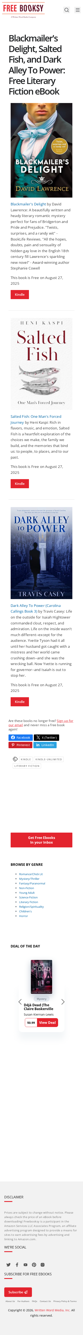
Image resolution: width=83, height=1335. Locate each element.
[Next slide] (63, 1002)
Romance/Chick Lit (31, 874)
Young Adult (27, 893)
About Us (10, 1301)
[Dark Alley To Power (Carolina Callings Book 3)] (41, 553)
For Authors (23, 1301)
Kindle (20, 294)
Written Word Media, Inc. (52, 1310)
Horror (23, 916)
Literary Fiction (26, 765)
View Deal (47, 1022)
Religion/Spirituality (31, 907)
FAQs (34, 1301)
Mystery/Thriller (29, 879)
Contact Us (45, 1301)
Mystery (41, 999)
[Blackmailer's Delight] (41, 150)
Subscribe (16, 1292)
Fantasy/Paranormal (32, 883)
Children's (25, 911)
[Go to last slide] (20, 1002)
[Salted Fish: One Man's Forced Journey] (41, 364)
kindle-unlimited (49, 759)
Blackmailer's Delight (28, 204)
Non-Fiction (26, 888)
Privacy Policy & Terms (65, 1301)
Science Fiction (28, 897)
